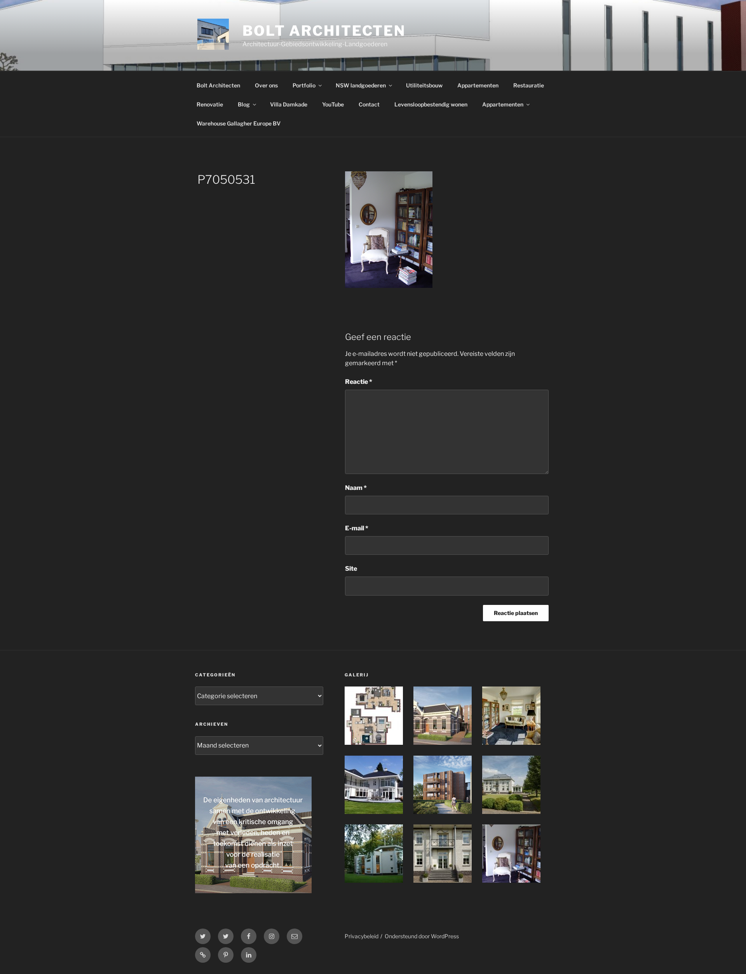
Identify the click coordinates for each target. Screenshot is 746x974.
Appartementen (477, 85)
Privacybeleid (361, 936)
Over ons (266, 85)
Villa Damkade (288, 104)
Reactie (358, 381)
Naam (356, 487)
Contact (369, 104)
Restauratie (528, 85)
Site (351, 568)
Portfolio (304, 85)
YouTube (333, 104)
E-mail (356, 528)
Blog (244, 104)
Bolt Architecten (324, 30)
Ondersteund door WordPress (422, 936)
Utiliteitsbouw (424, 85)
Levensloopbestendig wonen (430, 104)
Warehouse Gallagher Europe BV (239, 123)
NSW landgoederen (361, 85)
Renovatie (210, 104)
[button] (379, 717)
